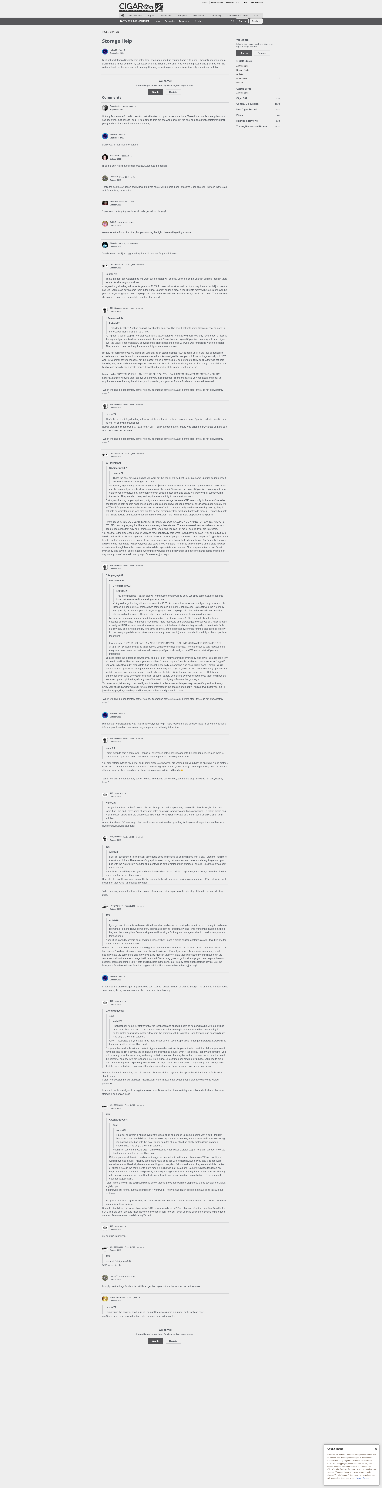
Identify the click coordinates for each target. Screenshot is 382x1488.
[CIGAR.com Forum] (134, 21)
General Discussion (258, 104)
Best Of (239, 82)
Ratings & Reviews (258, 121)
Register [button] (173, 92)
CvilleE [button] (113, 222)
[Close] (376, 1449)
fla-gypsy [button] (114, 201)
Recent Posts (242, 70)
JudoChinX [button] (114, 156)
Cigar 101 (258, 98)
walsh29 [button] (113, 50)
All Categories (242, 66)
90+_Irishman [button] (115, 308)
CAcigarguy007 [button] (116, 264)
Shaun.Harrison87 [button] (117, 1297)
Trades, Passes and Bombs (258, 126)
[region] (352, 1465)
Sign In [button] (155, 92)
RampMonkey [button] (116, 106)
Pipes (258, 115)
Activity (239, 74)
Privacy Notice (362, 1478)
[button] (105, 51)
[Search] (232, 21)
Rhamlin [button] (113, 243)
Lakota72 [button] (114, 177)
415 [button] (111, 793)
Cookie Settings (340, 1469)
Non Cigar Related (258, 109)
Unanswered (258, 78)
